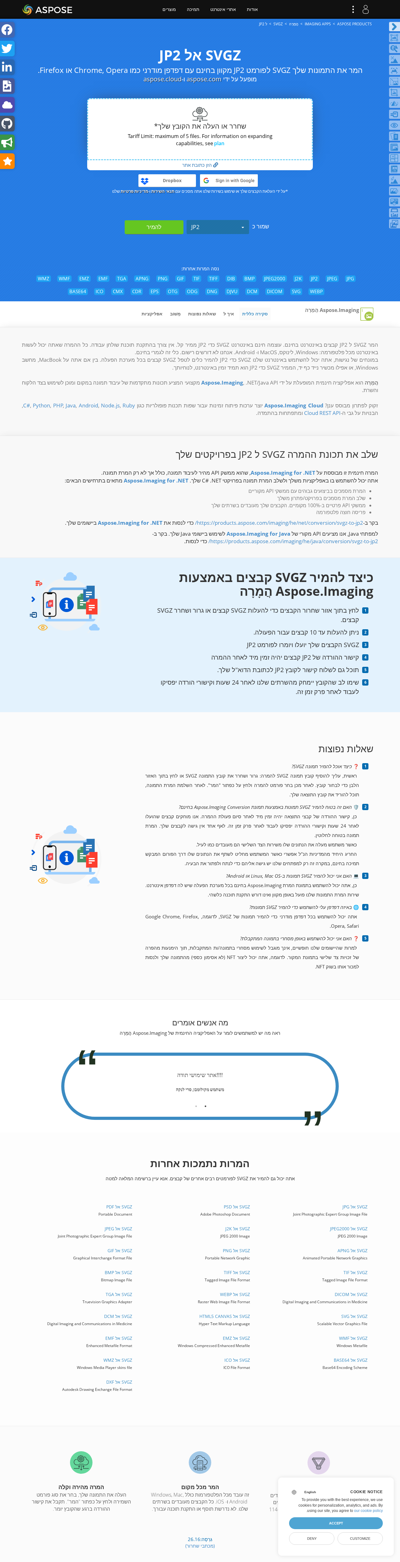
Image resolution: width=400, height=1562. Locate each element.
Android (88, 405)
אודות (252, 9)
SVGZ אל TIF (355, 1272)
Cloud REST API (322, 412)
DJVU (232, 291)
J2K (298, 278)
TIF (196, 278)
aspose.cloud (162, 79)
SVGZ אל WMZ (117, 1360)
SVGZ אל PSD (237, 1207)
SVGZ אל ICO (237, 1360)
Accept (336, 1523)
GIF (180, 278)
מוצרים (169, 9)
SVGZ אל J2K (237, 1229)
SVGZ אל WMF (353, 1338)
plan (219, 143)
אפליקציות (152, 314)
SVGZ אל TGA (119, 1294)
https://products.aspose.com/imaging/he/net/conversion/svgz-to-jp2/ (279, 522)
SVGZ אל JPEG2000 (348, 1229)
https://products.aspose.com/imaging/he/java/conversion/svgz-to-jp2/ (293, 541)
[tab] (205, 1104)
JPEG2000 (274, 278)
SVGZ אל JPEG (118, 1229)
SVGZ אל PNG (236, 1250)
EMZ (84, 278)
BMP (249, 278)
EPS (154, 291)
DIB (231, 278)
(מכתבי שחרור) (200, 1546)
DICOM (274, 291)
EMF (103, 278)
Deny (312, 1538)
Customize (360, 1538)
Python (41, 405)
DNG (212, 291)
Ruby (128, 405)
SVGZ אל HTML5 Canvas (224, 1316)
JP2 (195, 227)
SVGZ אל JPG (354, 1207)
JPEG (332, 278)
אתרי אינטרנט (223, 9)
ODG (192, 291)
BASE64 (77, 291)
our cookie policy (368, 1510)
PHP (58, 405)
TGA (121, 278)
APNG (142, 278)
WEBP (316, 291)
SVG (296, 291)
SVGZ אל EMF (118, 1338)
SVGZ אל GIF (120, 1250)
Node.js (110, 405)
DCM (252, 291)
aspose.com (204, 79)
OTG (173, 291)
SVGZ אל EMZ (236, 1338)
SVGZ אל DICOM (351, 1294)
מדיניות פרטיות (134, 191)
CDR (136, 291)
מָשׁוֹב (175, 314)
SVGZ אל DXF (119, 1382)
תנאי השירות (162, 191)
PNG (163, 278)
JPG (350, 278)
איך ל (228, 314)
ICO (99, 291)
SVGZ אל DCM (118, 1316)
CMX (118, 291)
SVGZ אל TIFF (237, 1272)
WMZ (43, 278)
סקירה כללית (255, 314)
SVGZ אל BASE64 (350, 1360)
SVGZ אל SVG (354, 1316)
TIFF (213, 278)
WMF (64, 278)
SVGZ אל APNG (352, 1250)
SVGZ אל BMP (118, 1272)
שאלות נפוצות (202, 314)
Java (71, 405)
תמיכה (193, 9)
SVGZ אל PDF (119, 1207)
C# (26, 405)
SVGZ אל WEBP (235, 1294)
